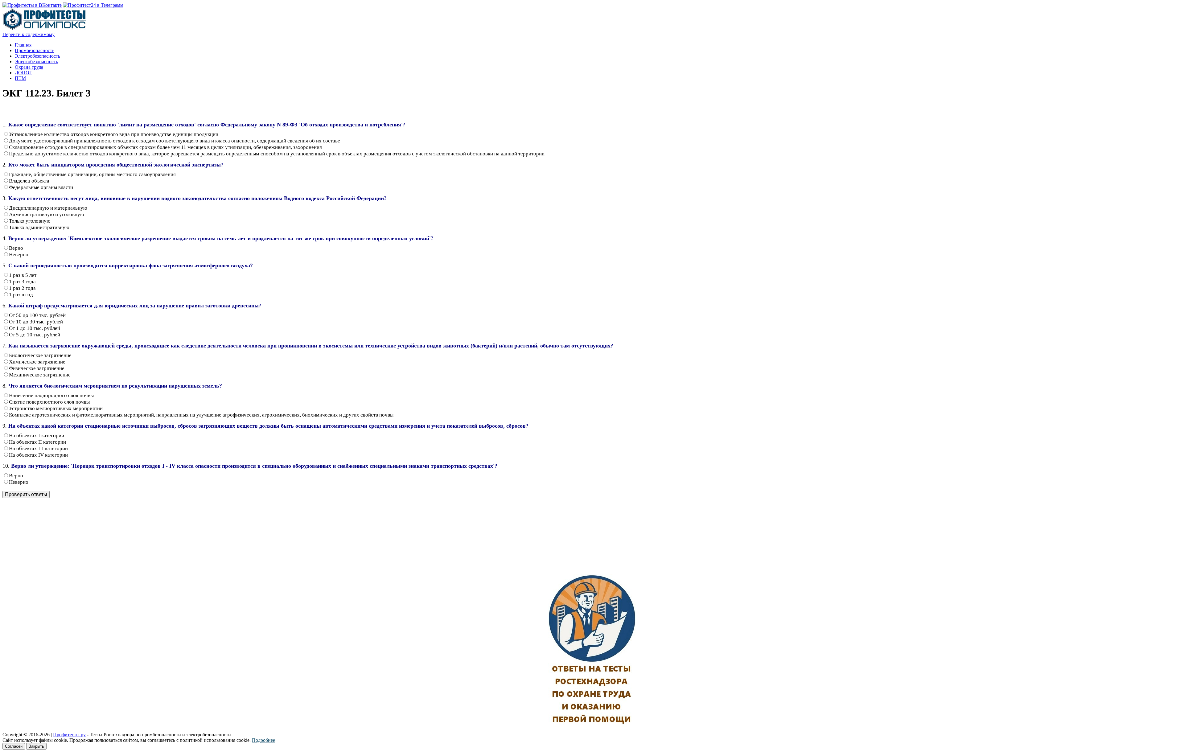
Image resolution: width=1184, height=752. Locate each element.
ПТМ (20, 78)
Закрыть (36, 746)
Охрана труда (29, 67)
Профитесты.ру (69, 734)
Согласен (14, 746)
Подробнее (263, 740)
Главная (23, 44)
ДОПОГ (23, 72)
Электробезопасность (37, 56)
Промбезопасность (34, 50)
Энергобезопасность (36, 61)
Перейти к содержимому (28, 34)
